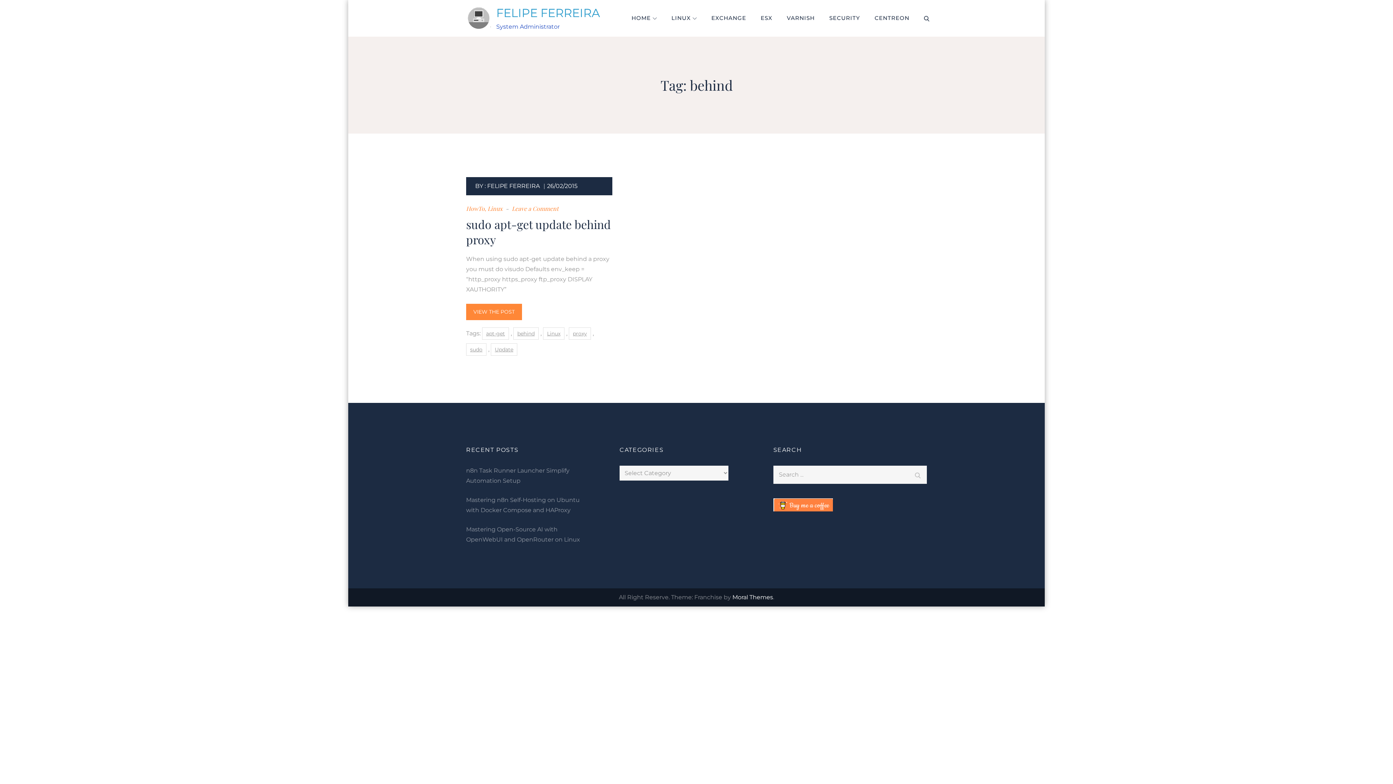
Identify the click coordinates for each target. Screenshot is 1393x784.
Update (504, 349)
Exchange (728, 18)
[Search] (918, 475)
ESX (766, 18)
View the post (494, 312)
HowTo (475, 208)
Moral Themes (752, 597)
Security (844, 18)
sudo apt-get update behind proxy (538, 231)
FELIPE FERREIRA (548, 13)
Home (641, 18)
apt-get (495, 333)
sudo (476, 349)
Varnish (801, 18)
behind (526, 333)
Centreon (892, 18)
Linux (681, 18)
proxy (580, 333)
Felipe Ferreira (513, 186)
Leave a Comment (534, 208)
